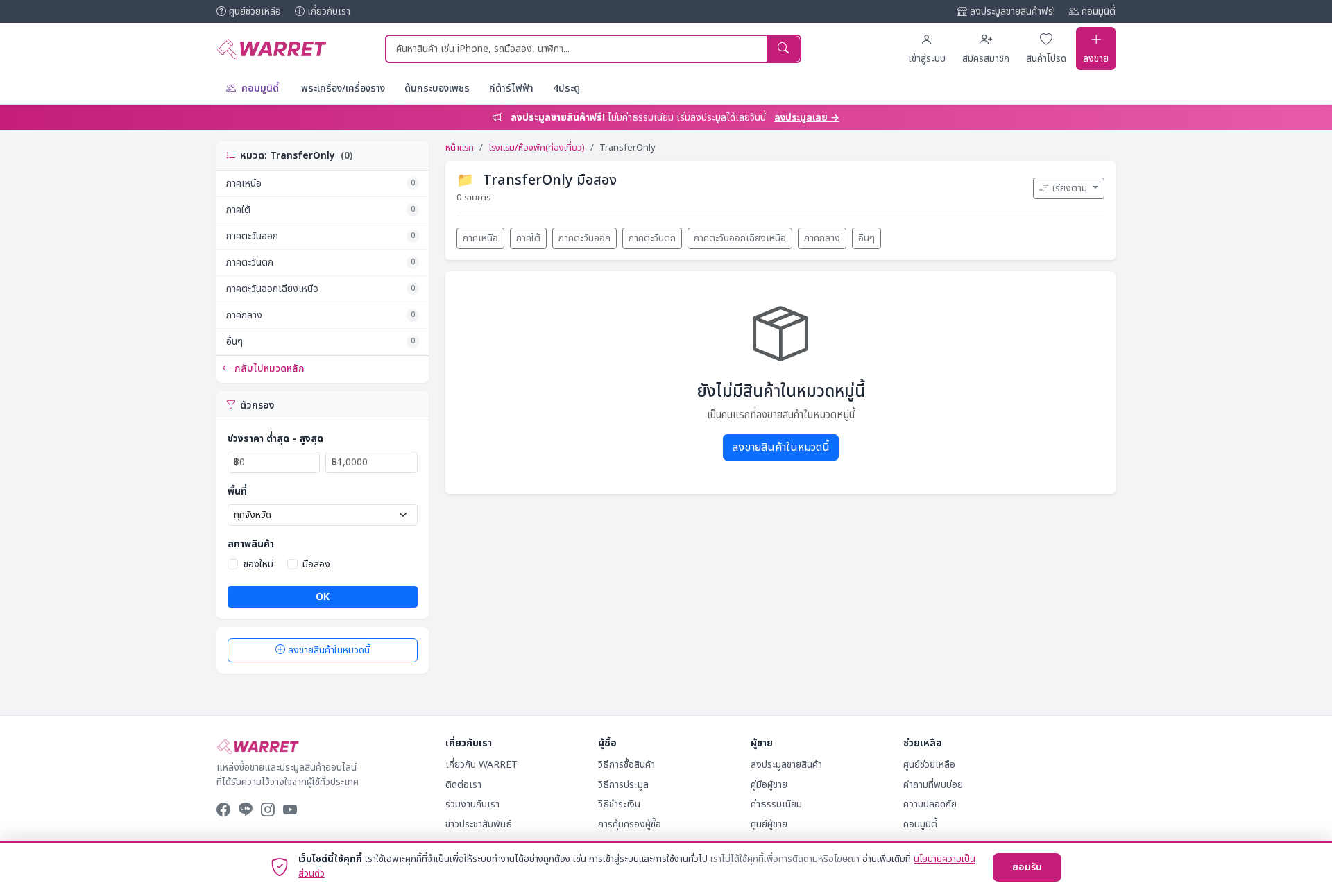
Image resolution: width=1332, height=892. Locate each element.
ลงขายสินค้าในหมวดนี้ (329, 650)
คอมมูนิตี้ (1099, 11)
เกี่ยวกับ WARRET (481, 764)
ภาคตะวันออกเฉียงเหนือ (320, 289)
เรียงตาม (1071, 188)
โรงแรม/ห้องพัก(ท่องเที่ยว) (536, 148)
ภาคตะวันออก (320, 236)
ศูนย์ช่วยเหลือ (255, 11)
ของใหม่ (258, 564)
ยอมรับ (1027, 867)
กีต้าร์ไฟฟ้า (511, 88)
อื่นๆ (320, 341)
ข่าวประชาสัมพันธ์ (478, 824)
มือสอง (316, 564)
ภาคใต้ (320, 210)
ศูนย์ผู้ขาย (769, 824)
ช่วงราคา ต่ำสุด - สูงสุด (275, 438)
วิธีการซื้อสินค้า (626, 764)
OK (323, 597)
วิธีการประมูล (623, 785)
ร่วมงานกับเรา (472, 804)
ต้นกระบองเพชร (437, 88)
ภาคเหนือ (320, 183)
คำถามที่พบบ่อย (933, 785)
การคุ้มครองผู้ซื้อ (629, 824)
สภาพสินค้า (251, 544)
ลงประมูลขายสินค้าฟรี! (1012, 11)
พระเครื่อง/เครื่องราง (343, 88)
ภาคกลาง (320, 315)
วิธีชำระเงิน (619, 804)
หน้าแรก (459, 148)
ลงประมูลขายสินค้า (786, 764)
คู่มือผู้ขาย (769, 785)
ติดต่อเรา (463, 785)
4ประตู (566, 88)
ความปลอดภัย (930, 804)
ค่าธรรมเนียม (776, 804)
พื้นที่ (237, 491)
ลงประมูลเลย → (806, 117)
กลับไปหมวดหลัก (269, 368)
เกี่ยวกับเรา (328, 11)
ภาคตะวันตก (320, 262)
